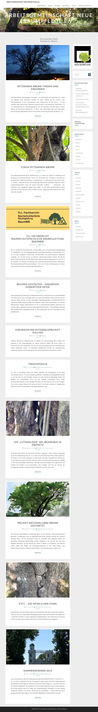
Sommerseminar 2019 (37, 670)
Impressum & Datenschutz (85, 5)
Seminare (78, 159)
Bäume (77, 143)
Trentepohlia (37, 364)
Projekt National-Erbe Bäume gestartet (37, 524)
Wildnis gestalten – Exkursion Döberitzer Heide (38, 285)
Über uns (50, 5)
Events (77, 149)
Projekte (74, 5)
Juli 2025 (78, 181)
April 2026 (78, 178)
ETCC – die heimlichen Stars (38, 603)
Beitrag (78, 146)
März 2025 (78, 188)
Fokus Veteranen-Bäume (38, 167)
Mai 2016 (78, 211)
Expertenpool (65, 5)
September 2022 (80, 194)
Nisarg (64, 709)
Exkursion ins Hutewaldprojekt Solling (37, 331)
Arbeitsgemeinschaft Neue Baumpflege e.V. (23, 2)
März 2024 (78, 191)
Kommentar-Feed (80, 233)
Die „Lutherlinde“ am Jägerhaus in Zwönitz (37, 443)
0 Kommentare (47, 367)
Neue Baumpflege (41, 5)
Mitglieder (57, 5)
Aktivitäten (79, 139)
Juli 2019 (78, 205)
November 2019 (80, 201)
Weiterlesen (38, 116)
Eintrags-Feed (79, 230)
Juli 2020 (78, 198)
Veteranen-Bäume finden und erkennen (37, 87)
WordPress (53, 709)
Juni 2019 (78, 208)
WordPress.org (79, 236)
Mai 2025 (78, 184)
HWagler (43, 92)
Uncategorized (79, 163)
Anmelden (78, 226)
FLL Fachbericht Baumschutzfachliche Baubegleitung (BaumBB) (37, 239)
